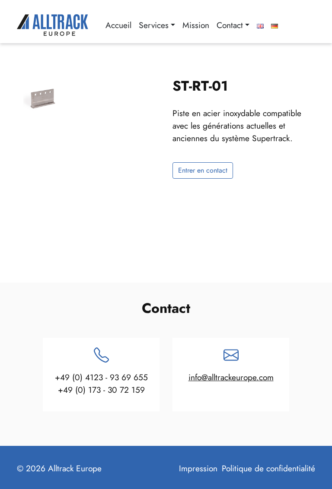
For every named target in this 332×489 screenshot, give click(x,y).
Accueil (118, 25)
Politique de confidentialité (268, 468)
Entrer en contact (202, 170)
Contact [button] (230, 25)
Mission (195, 25)
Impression (198, 468)
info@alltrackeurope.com (231, 377)
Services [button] (154, 25)
